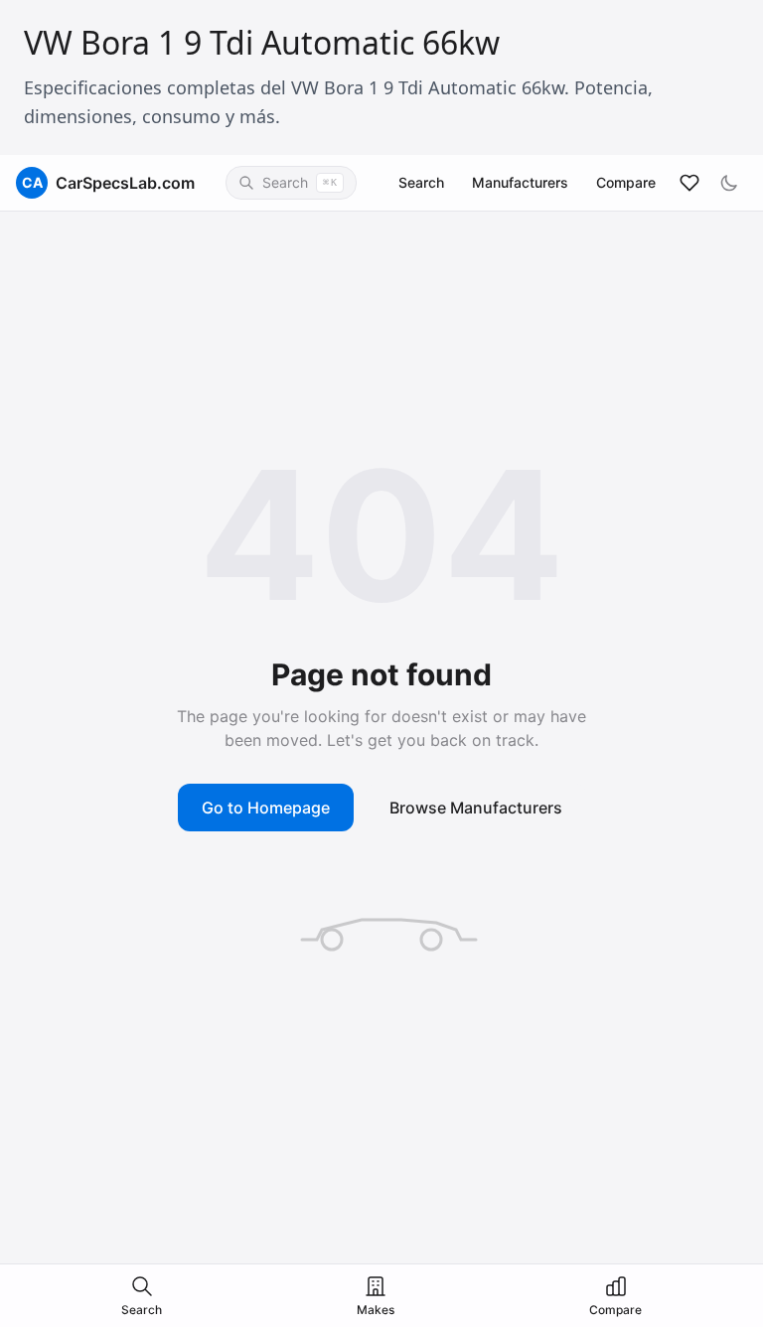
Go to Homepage (266, 807)
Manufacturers (520, 182)
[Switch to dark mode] (729, 183)
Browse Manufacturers (475, 807)
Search (421, 182)
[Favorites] (689, 183)
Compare (626, 182)
